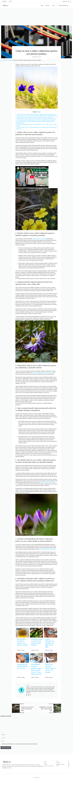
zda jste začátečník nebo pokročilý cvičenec (43, 372)
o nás (10, 1)
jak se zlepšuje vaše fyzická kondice (48, 549)
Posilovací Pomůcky (63, 5)
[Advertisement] (36, 17)
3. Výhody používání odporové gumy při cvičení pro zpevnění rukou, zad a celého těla (34, 117)
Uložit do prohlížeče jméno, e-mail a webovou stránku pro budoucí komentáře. (19, 744)
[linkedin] (69, 766)
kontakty (4, 1)
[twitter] (68, 1)
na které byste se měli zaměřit (39, 238)
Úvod (42, 5)
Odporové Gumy (8, 60)
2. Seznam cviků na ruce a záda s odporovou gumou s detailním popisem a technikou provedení (36, 115)
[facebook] (69, 764)
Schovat (38, 111)
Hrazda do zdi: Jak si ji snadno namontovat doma (27, 708)
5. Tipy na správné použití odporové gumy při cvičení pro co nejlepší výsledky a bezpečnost (35, 120)
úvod (45, 761)
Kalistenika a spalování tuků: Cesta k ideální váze (45, 708)
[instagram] (70, 1)
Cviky (54, 5)
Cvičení (47, 5)
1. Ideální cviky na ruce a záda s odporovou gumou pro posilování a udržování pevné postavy (36, 114)
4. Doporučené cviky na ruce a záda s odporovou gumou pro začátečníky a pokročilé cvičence (36, 118)
